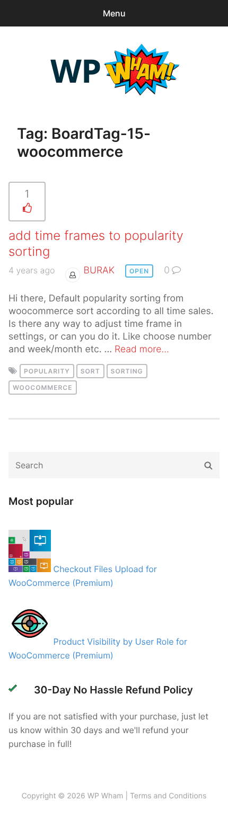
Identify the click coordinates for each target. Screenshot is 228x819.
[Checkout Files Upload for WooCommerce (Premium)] (31, 569)
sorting (127, 371)
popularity (47, 371)
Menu (114, 13)
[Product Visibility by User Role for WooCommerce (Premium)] (31, 641)
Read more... (142, 349)
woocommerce (43, 387)
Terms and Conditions (168, 795)
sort (90, 371)
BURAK (99, 270)
